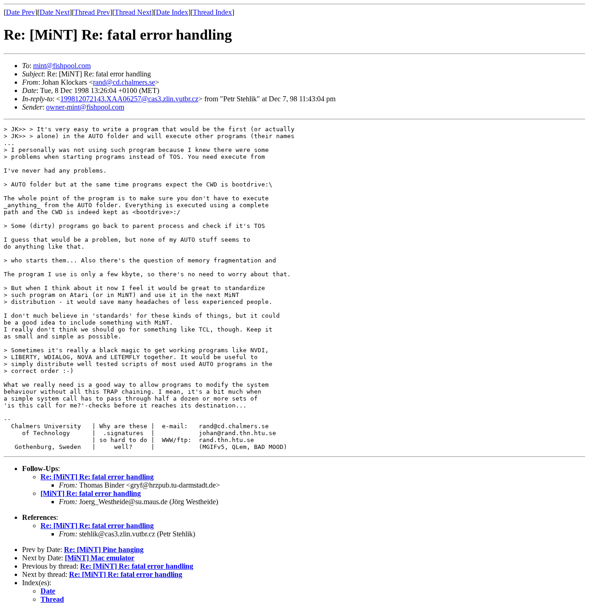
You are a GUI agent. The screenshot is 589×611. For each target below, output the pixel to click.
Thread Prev (92, 12)
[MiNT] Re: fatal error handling (90, 493)
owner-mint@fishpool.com (85, 107)
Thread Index (212, 12)
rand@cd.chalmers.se (124, 82)
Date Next (54, 12)
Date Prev (20, 12)
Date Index (172, 12)
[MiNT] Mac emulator (99, 558)
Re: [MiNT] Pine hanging (104, 549)
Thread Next (133, 12)
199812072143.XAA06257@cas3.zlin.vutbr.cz (129, 99)
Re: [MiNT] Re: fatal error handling (97, 477)
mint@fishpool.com (62, 66)
